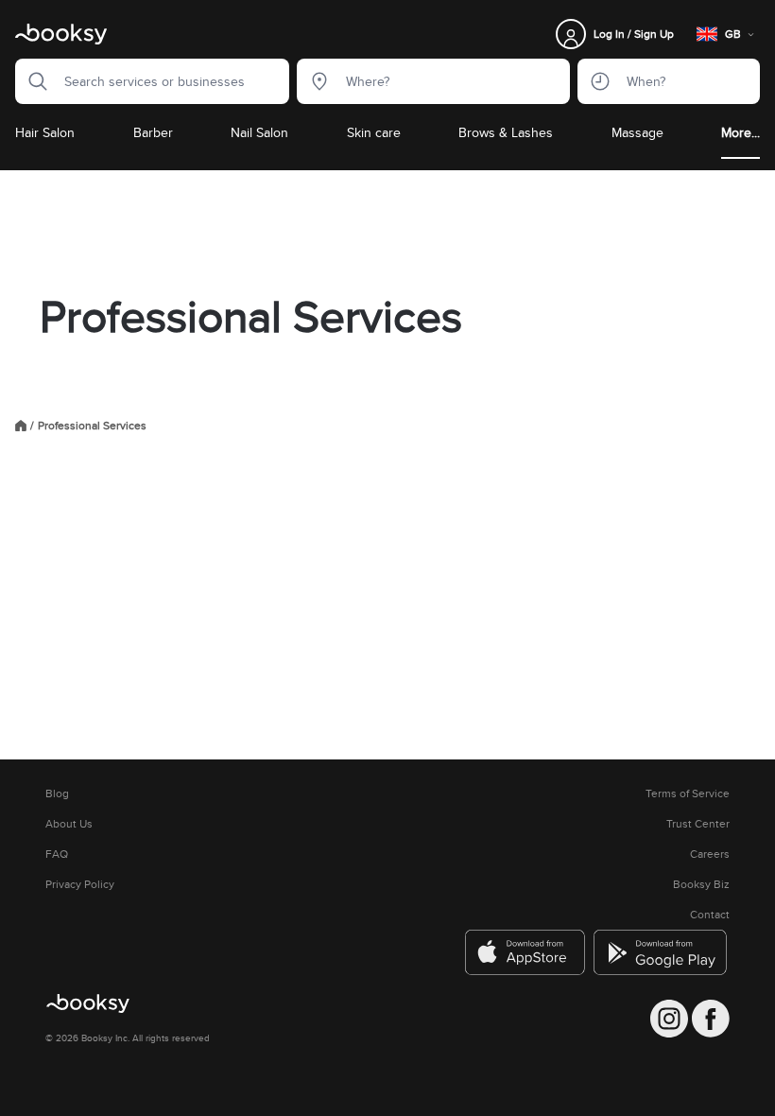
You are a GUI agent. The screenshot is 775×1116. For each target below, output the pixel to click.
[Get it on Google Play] (662, 952)
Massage (637, 132)
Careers (710, 854)
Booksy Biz (701, 884)
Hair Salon (45, 132)
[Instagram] (669, 1019)
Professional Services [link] (92, 425)
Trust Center (698, 823)
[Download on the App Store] (525, 952)
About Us (69, 823)
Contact (710, 914)
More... (740, 132)
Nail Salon (259, 132)
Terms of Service (688, 793)
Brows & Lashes (505, 132)
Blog (57, 793)
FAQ (56, 854)
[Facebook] (711, 1019)
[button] (32, 81)
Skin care (374, 132)
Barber (153, 132)
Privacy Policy (79, 884)
